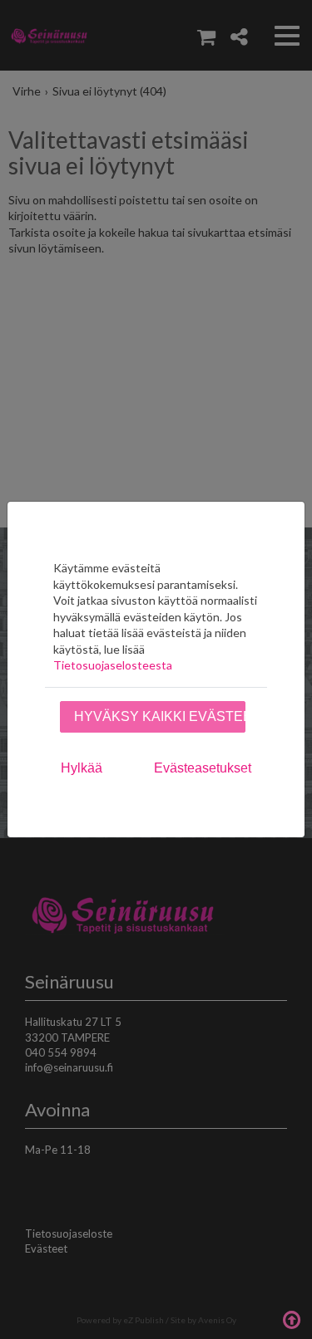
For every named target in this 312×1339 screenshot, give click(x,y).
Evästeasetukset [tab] (202, 768)
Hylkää (81, 768)
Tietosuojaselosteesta (112, 665)
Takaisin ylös (291, 1318)
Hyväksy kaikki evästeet (159, 716)
